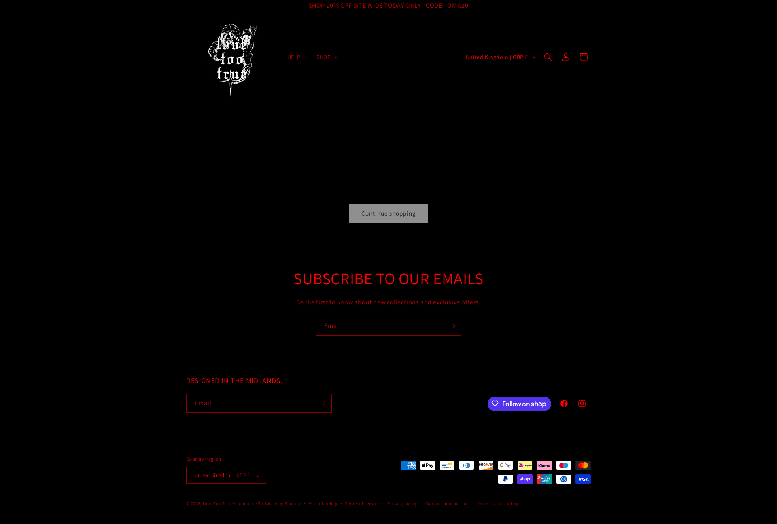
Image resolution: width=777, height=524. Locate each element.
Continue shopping (388, 213)
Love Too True (217, 504)
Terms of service (362, 503)
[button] (297, 57)
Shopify (292, 504)
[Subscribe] (452, 326)
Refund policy (322, 503)
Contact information (447, 503)
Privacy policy (402, 503)
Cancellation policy (497, 503)
